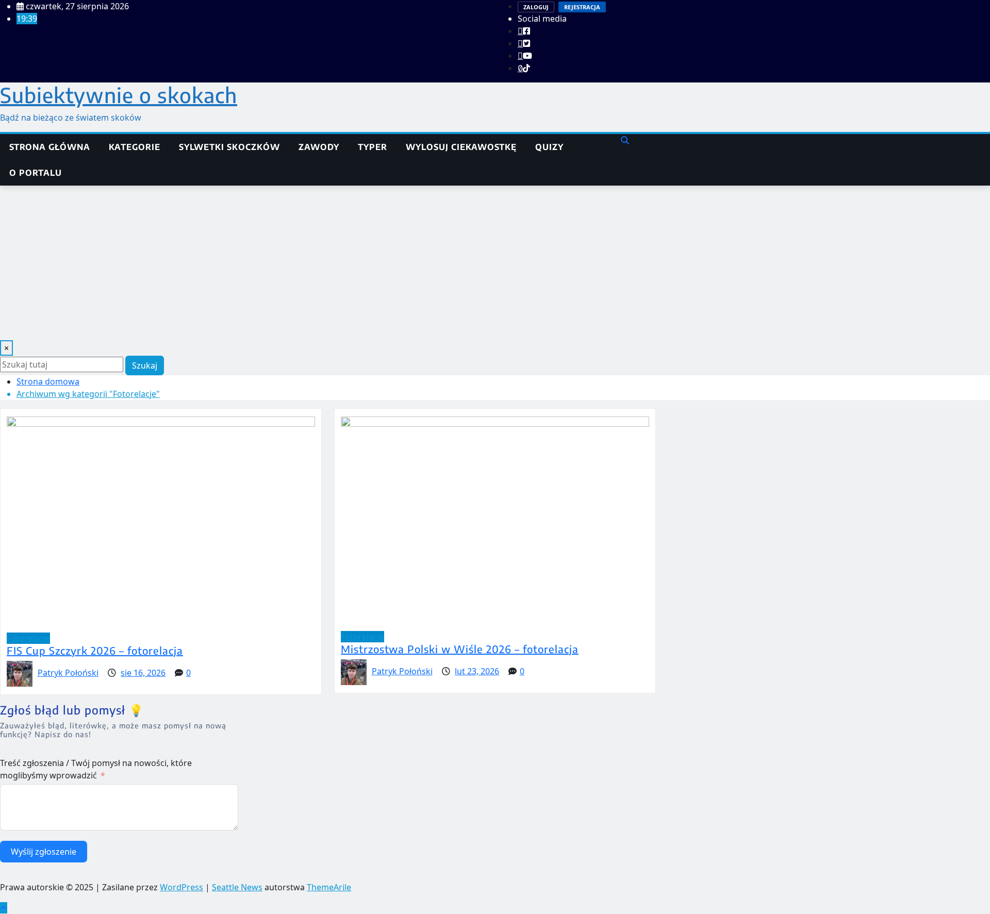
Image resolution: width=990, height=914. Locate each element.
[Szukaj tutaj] (625, 140)
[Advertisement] (495, 263)
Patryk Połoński (68, 672)
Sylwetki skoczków (229, 147)
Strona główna (49, 147)
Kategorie (134, 147)
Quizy (549, 147)
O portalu (35, 173)
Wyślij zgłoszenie (43, 851)
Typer (372, 147)
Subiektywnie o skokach (118, 95)
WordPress (181, 887)
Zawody (319, 147)
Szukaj (144, 365)
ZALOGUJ (536, 7)
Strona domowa (47, 381)
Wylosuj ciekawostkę (461, 147)
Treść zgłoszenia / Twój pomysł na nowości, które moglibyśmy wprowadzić (96, 769)
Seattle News (237, 887)
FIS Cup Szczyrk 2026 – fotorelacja (95, 650)
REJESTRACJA (582, 7)
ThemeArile (329, 887)
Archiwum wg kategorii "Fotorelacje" (88, 394)
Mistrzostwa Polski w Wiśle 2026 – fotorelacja (460, 648)
